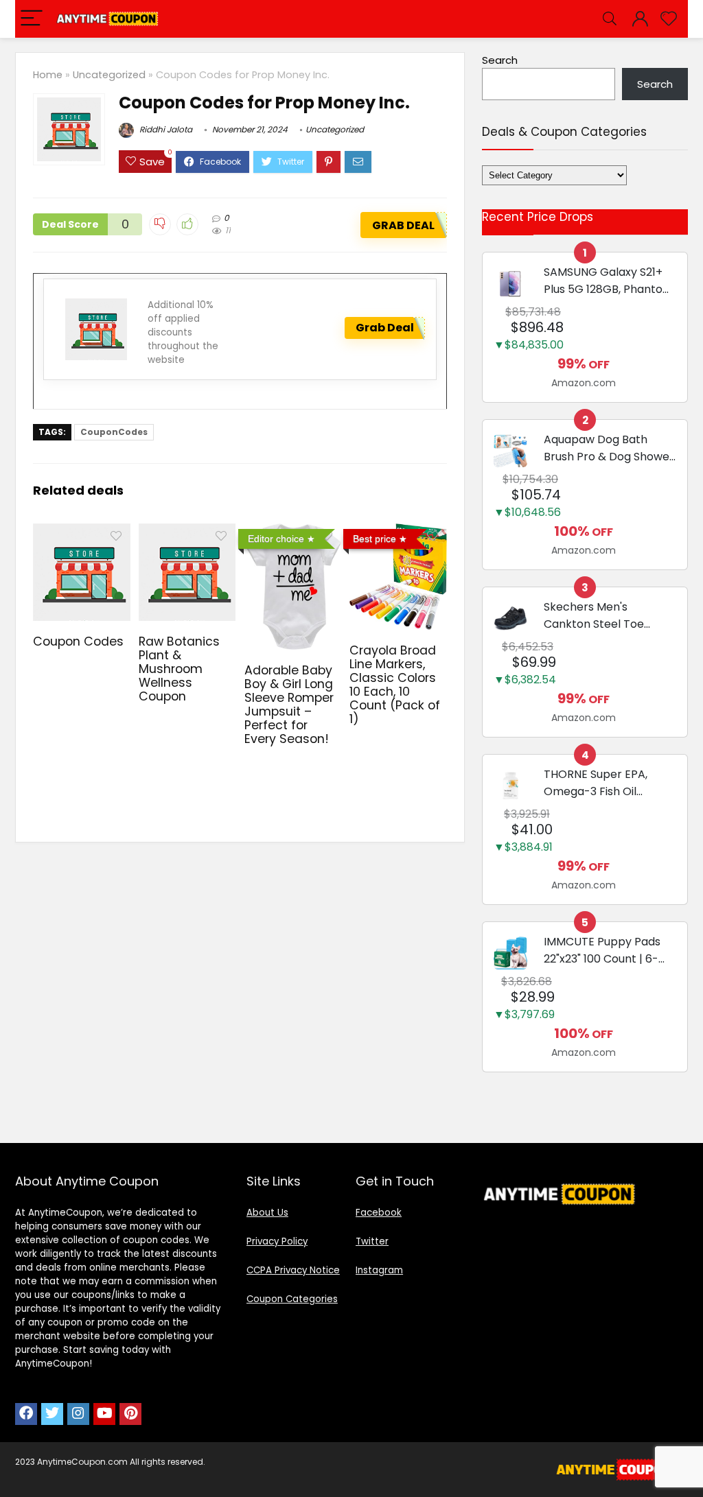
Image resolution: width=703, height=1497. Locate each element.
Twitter (372, 1241)
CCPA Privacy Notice (293, 1270)
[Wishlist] (668, 18)
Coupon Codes (78, 641)
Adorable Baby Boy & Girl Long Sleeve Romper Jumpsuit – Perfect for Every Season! (289, 704)
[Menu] (31, 19)
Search (500, 60)
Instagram (379, 1270)
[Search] (609, 19)
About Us (267, 1212)
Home (47, 75)
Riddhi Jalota (164, 129)
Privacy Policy (277, 1241)
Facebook (379, 1212)
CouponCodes (114, 432)
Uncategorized (109, 75)
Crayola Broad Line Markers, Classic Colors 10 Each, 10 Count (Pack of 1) (394, 684)
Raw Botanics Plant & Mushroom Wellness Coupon (179, 669)
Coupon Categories (292, 1299)
